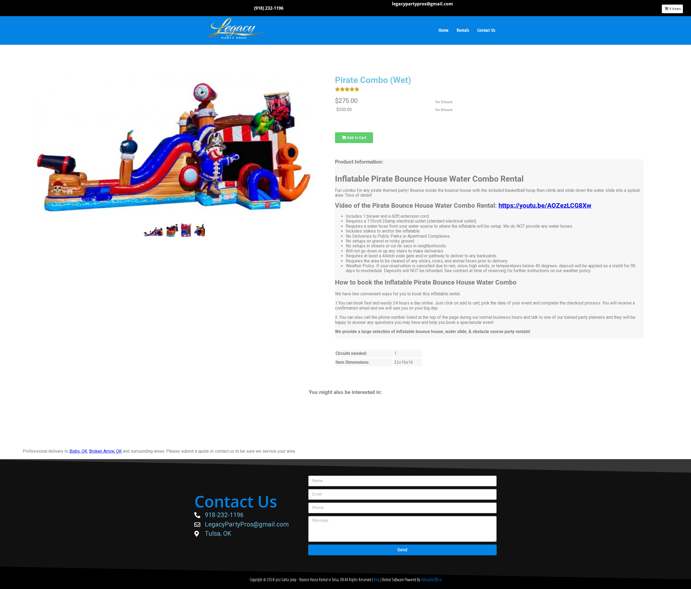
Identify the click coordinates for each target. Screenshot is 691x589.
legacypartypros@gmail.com (422, 4)
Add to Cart (356, 137)
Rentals (463, 30)
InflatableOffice (431, 579)
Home (444, 30)
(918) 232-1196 (268, 8)
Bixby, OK (78, 451)
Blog (377, 579)
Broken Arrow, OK (105, 451)
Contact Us (486, 30)
